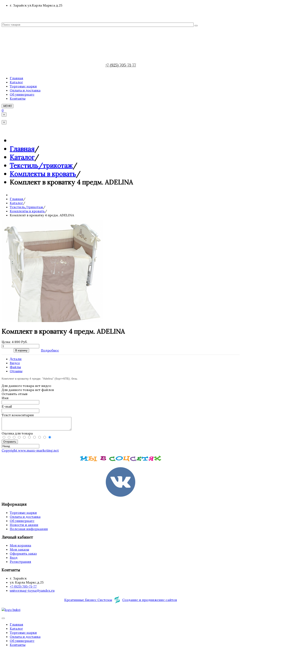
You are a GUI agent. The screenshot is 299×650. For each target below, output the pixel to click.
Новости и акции (24, 525)
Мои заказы (19, 549)
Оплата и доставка (25, 517)
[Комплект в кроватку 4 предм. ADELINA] (52, 321)
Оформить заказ (23, 553)
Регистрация (20, 562)
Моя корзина (20, 545)
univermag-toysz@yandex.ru (32, 590)
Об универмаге (22, 521)
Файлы (15, 367)
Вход (13, 557)
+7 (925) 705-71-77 (120, 65)
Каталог (22, 157)
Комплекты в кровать (43, 174)
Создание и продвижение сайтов (149, 600)
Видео (15, 363)
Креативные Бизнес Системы (88, 600)
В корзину (21, 350)
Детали (16, 359)
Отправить (9, 441)
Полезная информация (29, 529)
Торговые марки (23, 513)
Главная (22, 149)
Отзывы (16, 371)
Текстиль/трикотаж (41, 165)
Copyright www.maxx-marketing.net (30, 450)
